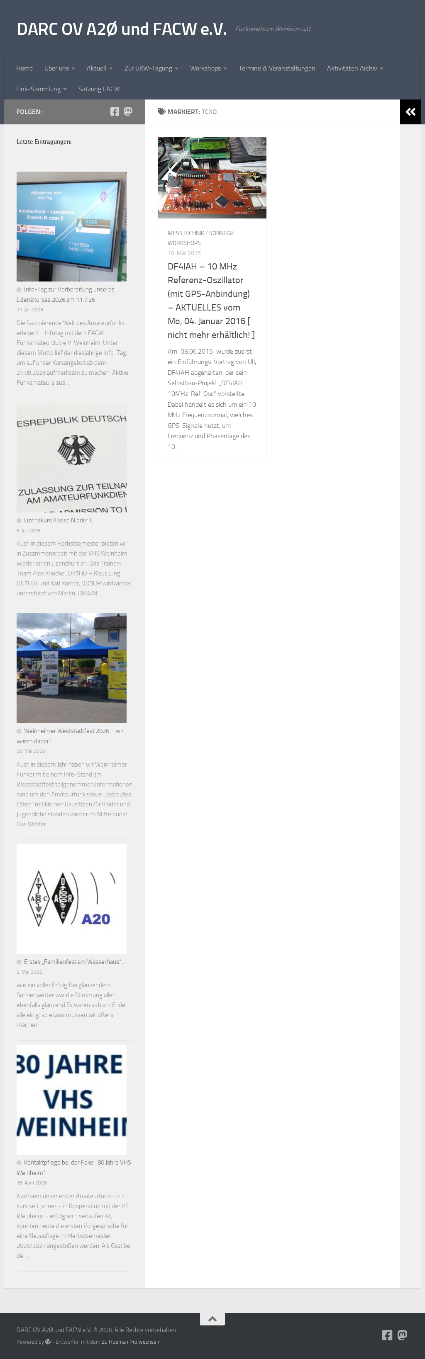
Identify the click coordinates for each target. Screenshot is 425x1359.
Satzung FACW (99, 89)
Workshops (205, 68)
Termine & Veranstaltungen (277, 68)
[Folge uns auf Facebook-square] (115, 111)
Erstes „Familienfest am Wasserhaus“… (75, 962)
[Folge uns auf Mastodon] (128, 111)
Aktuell (97, 68)
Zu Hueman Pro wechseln (131, 1342)
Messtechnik (186, 233)
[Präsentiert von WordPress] (48, 1341)
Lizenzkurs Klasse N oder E (58, 520)
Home (24, 68)
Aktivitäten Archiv (352, 68)
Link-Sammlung (38, 89)
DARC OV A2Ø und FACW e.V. (122, 29)
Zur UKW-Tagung (148, 68)
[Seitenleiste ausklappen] (410, 111)
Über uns (56, 68)
